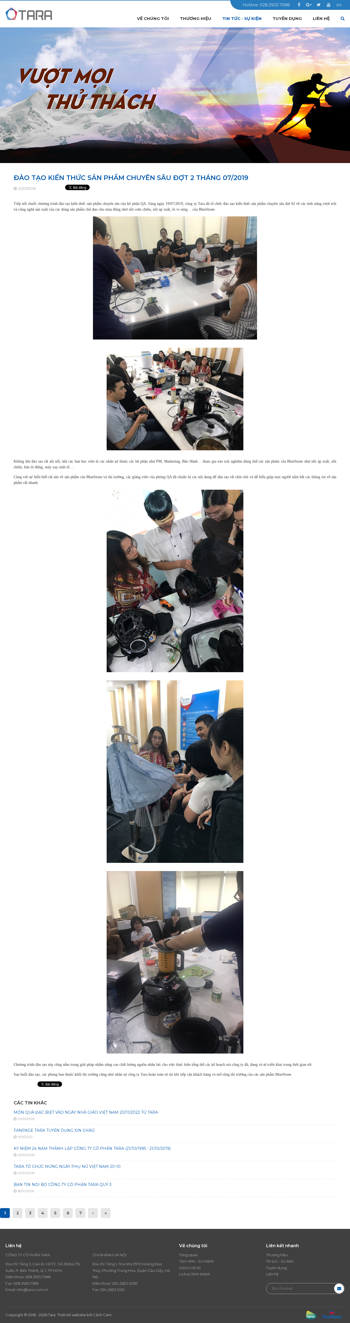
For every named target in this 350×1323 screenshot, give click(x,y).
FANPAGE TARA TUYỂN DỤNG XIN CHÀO (54, 1130)
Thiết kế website (71, 1315)
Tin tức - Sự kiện (242, 18)
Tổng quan (188, 1255)
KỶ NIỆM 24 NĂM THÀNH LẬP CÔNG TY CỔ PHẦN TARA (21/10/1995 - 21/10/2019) (92, 1148)
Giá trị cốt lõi (190, 1268)
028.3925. (33, 1277)
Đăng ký (339, 1288)
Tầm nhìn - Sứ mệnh (196, 1261)
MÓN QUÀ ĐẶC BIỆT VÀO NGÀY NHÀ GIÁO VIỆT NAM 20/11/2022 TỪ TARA (86, 1112)
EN (339, 5)
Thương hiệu (195, 18)
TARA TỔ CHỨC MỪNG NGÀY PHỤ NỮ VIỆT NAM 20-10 (67, 1166)
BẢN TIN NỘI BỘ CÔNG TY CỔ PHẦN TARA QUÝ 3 (63, 1184)
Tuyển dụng (287, 18)
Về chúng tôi (153, 18)
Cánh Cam (102, 1315)
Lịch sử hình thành (194, 1274)
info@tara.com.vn (32, 1289)
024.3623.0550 (125, 1283)
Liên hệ (321, 18)
